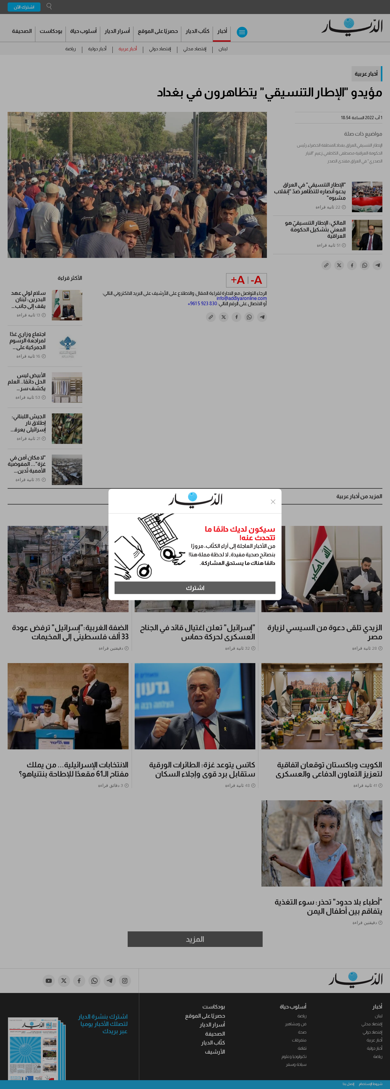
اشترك (195, 587)
